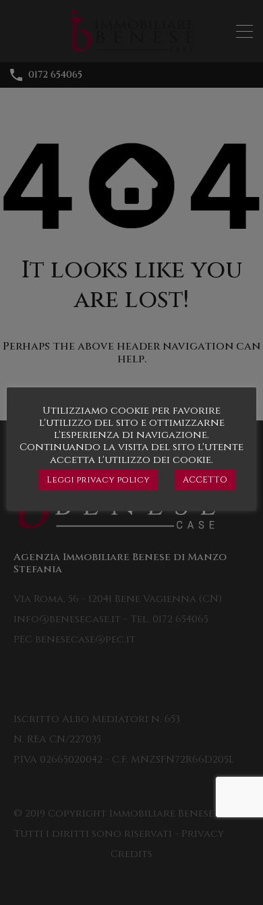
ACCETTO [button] (205, 480)
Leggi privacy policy (98, 480)
